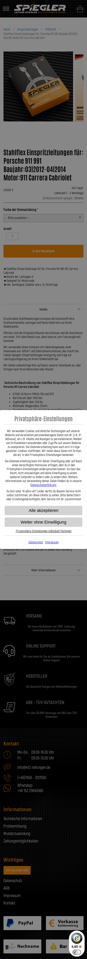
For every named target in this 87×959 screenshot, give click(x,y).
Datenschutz (36, 542)
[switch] (77, 952)
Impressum (52, 542)
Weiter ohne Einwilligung (43, 522)
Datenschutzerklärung (43, 485)
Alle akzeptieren (43, 510)
